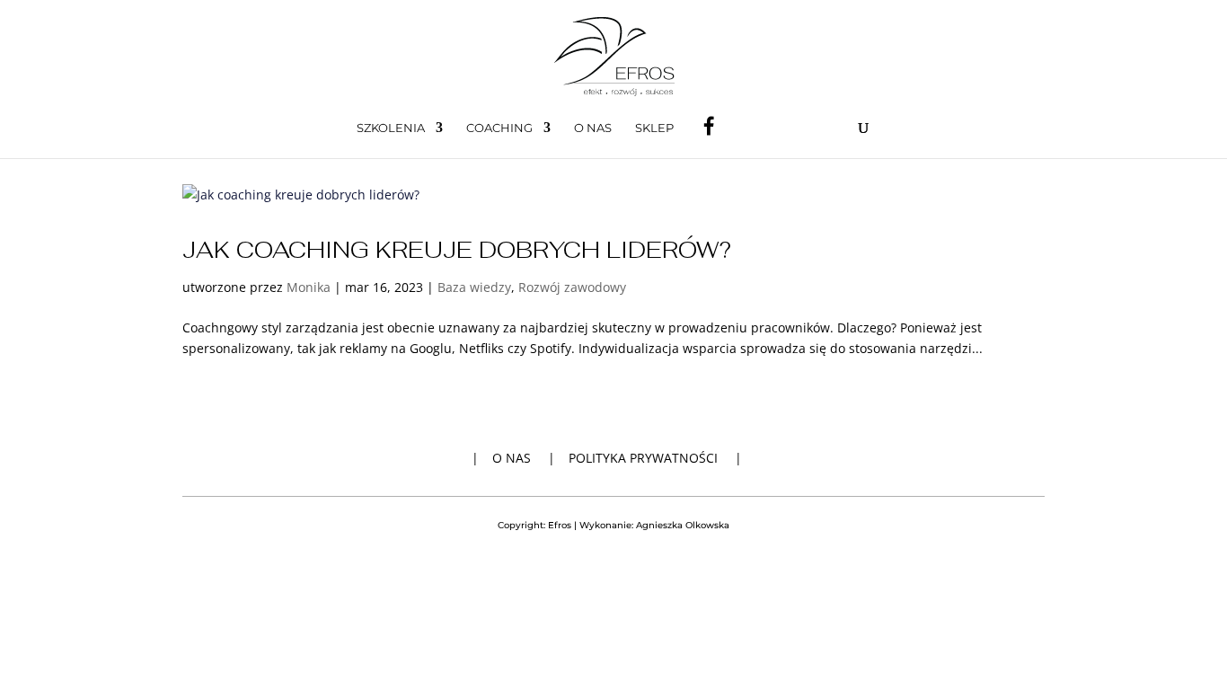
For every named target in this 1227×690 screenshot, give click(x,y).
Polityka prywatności (643, 457)
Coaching (499, 128)
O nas (593, 128)
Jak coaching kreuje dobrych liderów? (456, 249)
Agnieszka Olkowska (682, 525)
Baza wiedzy (474, 287)
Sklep (654, 128)
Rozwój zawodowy (572, 287)
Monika (309, 287)
